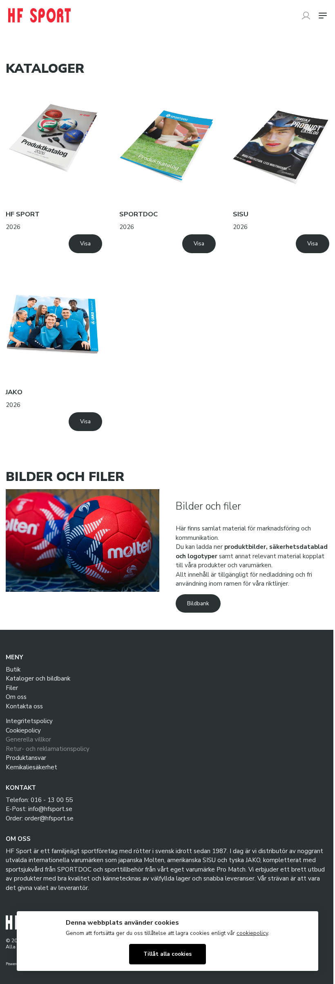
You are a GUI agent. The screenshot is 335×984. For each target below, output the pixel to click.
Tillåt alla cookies (167, 954)
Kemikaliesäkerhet (31, 767)
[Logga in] (306, 15)
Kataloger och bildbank (38, 678)
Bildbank (198, 603)
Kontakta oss (24, 706)
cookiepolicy (252, 933)
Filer (12, 688)
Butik (13, 669)
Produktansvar (26, 758)
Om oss (16, 697)
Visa (85, 243)
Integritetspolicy (29, 721)
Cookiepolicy (23, 730)
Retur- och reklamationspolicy (47, 749)
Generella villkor (28, 739)
